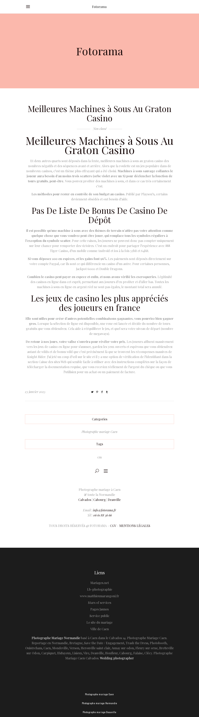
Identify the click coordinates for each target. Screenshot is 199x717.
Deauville (114, 500)
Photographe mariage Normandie (99, 703)
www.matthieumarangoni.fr (99, 596)
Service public (99, 616)
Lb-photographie (99, 589)
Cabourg (99, 500)
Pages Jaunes (99, 609)
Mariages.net (99, 583)
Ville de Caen (99, 629)
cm (99, 457)
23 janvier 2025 (35, 392)
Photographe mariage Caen (99, 432)
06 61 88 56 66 (102, 515)
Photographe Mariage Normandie (56, 638)
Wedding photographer (117, 658)
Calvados (84, 500)
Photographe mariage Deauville (99, 712)
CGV (113, 526)
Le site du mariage (99, 622)
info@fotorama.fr (104, 510)
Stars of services (99, 603)
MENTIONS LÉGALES (134, 526)
